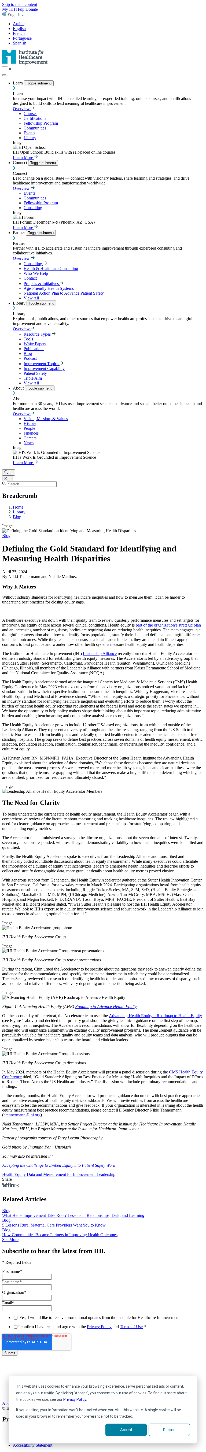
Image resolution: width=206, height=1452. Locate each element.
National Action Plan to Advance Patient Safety (64, 293)
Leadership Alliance (100, 653)
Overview (22, 108)
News (29, 442)
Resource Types (38, 334)
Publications (34, 348)
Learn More (23, 157)
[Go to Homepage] (25, 63)
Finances (31, 433)
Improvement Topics (42, 363)
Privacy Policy (74, 1399)
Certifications (35, 118)
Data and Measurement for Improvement (62, 1174)
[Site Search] (8, 472)
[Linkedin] (12, 1186)
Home (18, 507)
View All (31, 298)
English (19, 28)
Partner (19, 232)
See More (10, 1239)
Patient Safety (35, 373)
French (19, 33)
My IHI (9, 9)
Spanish (19, 43)
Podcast (30, 358)
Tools (28, 339)
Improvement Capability (44, 368)
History (30, 423)
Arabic (18, 23)
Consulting (33, 207)
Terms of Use (131, 1326)
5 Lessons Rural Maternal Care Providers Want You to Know (54, 1225)
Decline (169, 1430)
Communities (35, 128)
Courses (30, 113)
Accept (126, 1430)
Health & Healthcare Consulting (51, 268)
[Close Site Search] (7, 478)
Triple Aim (33, 378)
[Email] (16, 1186)
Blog (28, 353)
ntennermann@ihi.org (22, 1115)
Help (20, 9)
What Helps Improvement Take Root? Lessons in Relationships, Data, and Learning (73, 1215)
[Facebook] (8, 1186)
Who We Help (36, 273)
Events (29, 133)
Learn (18, 83)
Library (30, 137)
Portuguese (22, 38)
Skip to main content (19, 4)
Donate (31, 9)
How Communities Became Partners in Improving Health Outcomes (59, 1234)
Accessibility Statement (32, 1445)
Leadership (106, 1174)
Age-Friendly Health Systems (49, 288)
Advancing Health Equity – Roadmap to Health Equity (155, 1015)
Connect (20, 162)
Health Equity (14, 1174)
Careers (30, 438)
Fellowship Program (41, 123)
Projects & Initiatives (42, 283)
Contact (30, 278)
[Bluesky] (4, 1186)
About (19, 388)
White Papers (35, 344)
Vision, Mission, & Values (46, 418)
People (29, 428)
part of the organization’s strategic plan (168, 625)
